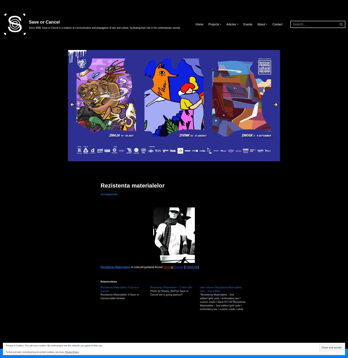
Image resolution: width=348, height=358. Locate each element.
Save (166, 267)
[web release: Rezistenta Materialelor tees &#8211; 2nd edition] (225, 298)
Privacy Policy (72, 352)
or (172, 267)
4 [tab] (176, 165)
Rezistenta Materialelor (115, 267)
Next (275, 105)
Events (247, 24)
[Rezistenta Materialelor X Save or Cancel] (125, 293)
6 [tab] (184, 165)
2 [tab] (168, 165)
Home (199, 24)
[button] (220, 24)
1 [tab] (164, 165)
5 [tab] (180, 165)
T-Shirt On (191, 267)
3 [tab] (172, 165)
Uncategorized (109, 194)
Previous (72, 105)
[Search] (341, 24)
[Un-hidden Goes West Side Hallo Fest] (174, 105)
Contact (277, 24)
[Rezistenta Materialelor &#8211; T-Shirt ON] (175, 291)
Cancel (178, 267)
